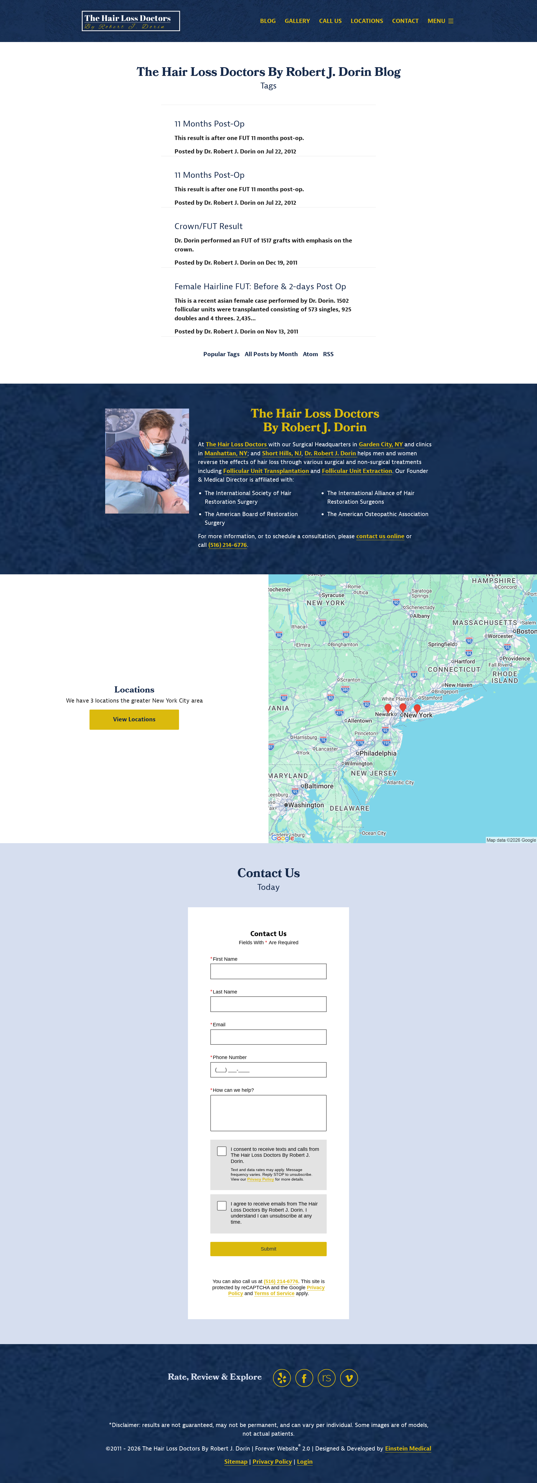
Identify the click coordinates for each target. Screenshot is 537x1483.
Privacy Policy (260, 1179)
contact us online (380, 536)
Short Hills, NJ (282, 453)
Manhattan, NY (226, 453)
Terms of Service (274, 1293)
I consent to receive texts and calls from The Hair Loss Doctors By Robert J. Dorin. (275, 1163)
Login (305, 1461)
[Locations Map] (402, 708)
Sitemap (236, 1461)
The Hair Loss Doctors (237, 444)
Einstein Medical (408, 1448)
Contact (405, 21)
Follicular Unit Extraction (357, 471)
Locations (367, 21)
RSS (328, 354)
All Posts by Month (271, 354)
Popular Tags (221, 354)
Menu (436, 21)
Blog (268, 21)
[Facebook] (304, 1378)
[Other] (282, 1378)
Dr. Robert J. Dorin (331, 453)
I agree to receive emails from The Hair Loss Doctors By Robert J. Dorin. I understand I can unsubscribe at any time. (274, 1213)
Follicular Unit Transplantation (266, 471)
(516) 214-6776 (281, 1281)
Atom (310, 354)
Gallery (297, 21)
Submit (268, 1249)
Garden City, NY (381, 444)
